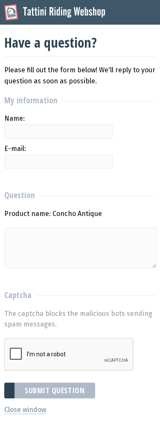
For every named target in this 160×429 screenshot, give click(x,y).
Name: (14, 118)
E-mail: (15, 149)
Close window (25, 410)
